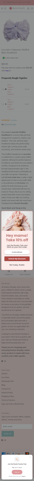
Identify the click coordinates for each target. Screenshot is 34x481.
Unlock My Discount (17, 259)
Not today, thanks (17, 265)
